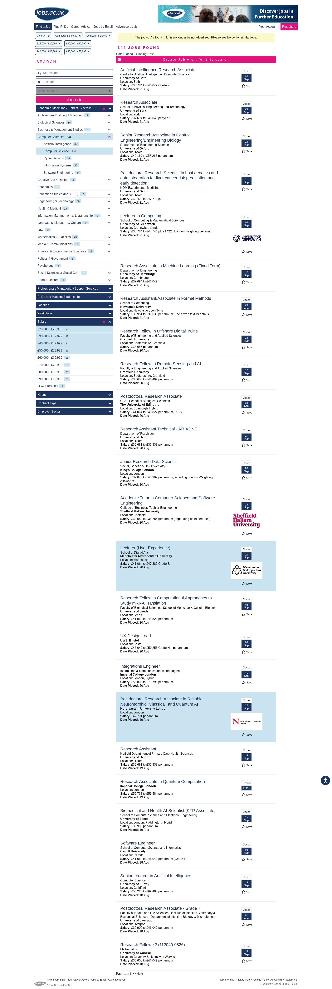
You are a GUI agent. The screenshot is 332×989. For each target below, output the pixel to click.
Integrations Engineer (140, 666)
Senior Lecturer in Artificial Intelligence (155, 875)
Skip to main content (15, 3)
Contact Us (65, 985)
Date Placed (124, 54)
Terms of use (227, 979)
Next (140, 973)
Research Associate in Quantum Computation (162, 781)
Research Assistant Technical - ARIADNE (158, 429)
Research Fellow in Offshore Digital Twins (159, 331)
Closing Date (145, 54)
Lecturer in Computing (140, 215)
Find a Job (43, 26)
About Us (52, 985)
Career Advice (80, 26)
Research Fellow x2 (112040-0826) (152, 944)
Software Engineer (137, 843)
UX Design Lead (135, 635)
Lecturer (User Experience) (145, 547)
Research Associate (138, 102)
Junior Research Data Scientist (149, 461)
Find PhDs (60, 26)
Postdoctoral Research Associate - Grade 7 (160, 908)
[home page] (51, 14)
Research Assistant (138, 749)
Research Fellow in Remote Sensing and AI (160, 363)
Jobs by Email (103, 26)
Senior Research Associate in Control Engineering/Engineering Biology (155, 138)
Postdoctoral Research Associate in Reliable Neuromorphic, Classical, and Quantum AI (161, 702)
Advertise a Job (126, 26)
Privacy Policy (244, 979)
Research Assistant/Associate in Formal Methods (165, 298)
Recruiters (289, 26)
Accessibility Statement (283, 979)
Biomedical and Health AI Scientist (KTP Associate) (168, 810)
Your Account (268, 26)
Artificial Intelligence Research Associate (158, 69)
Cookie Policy (261, 979)
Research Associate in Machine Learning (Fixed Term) (170, 265)
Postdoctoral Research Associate (151, 396)
